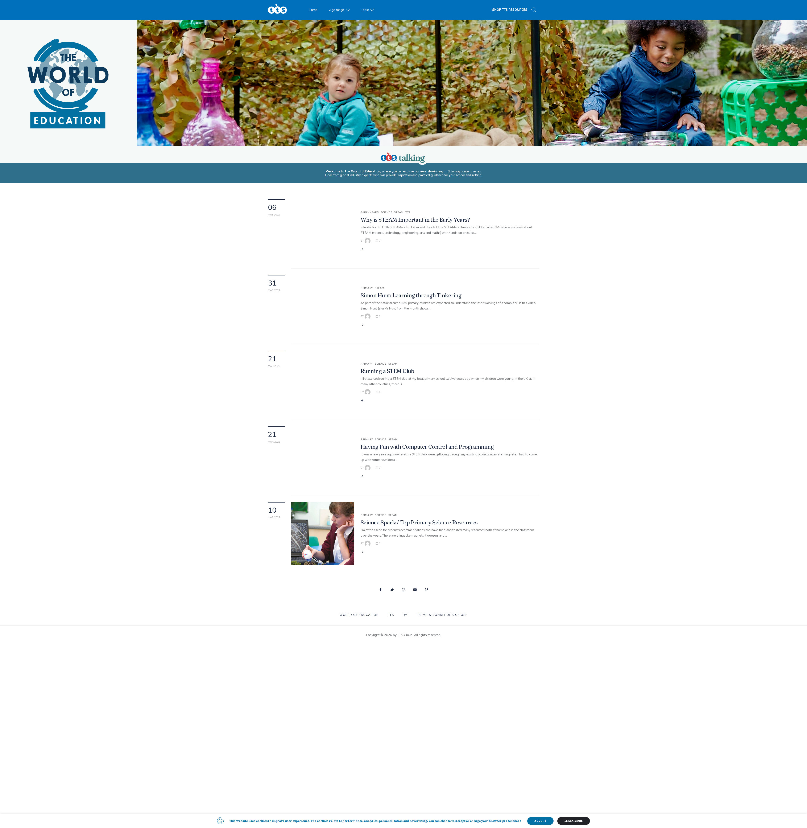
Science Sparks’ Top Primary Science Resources (419, 522)
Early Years (370, 212)
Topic (364, 10)
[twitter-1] (392, 590)
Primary (367, 288)
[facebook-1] (380, 590)
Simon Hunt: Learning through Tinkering (411, 295)
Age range (336, 10)
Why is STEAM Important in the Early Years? (415, 219)
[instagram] (403, 590)
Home (313, 10)
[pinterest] (426, 590)
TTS (407, 212)
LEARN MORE (573, 820)
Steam (398, 212)
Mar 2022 (274, 290)
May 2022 (274, 214)
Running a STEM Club (387, 371)
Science (386, 212)
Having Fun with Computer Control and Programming (427, 446)
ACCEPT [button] (540, 820)
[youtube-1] (415, 590)
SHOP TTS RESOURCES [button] (509, 10)
